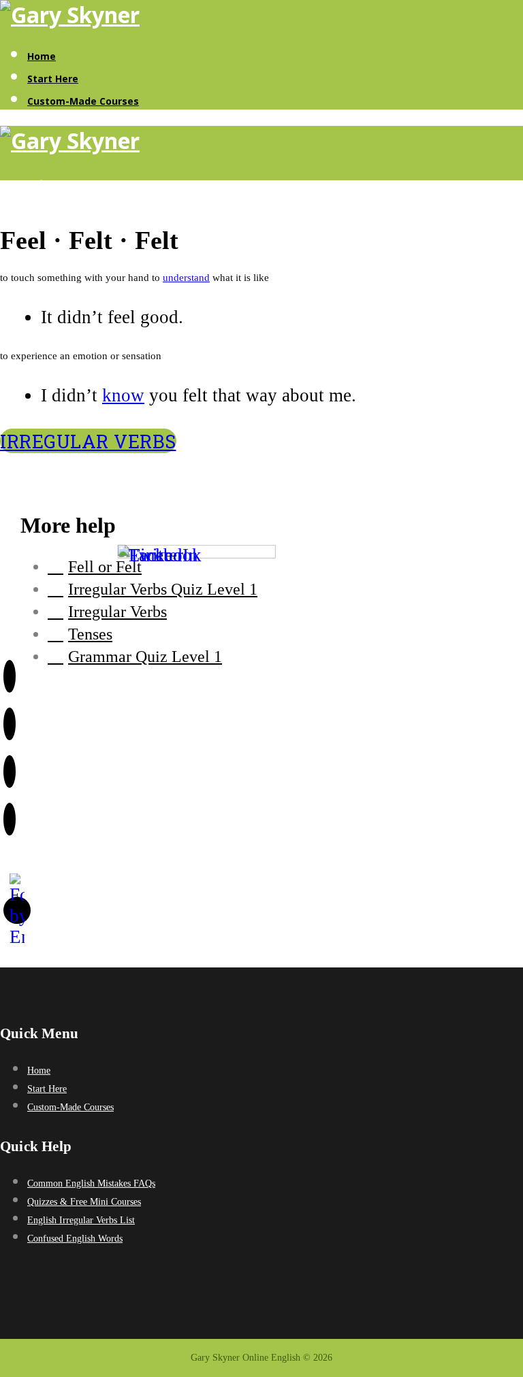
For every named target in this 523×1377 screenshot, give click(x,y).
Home (41, 56)
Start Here (52, 78)
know (123, 395)
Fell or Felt (105, 567)
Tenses (90, 634)
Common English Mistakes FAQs (91, 1183)
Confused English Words (75, 1238)
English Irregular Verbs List (81, 1220)
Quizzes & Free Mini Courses (84, 1202)
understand (186, 277)
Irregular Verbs (88, 441)
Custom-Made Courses (83, 101)
